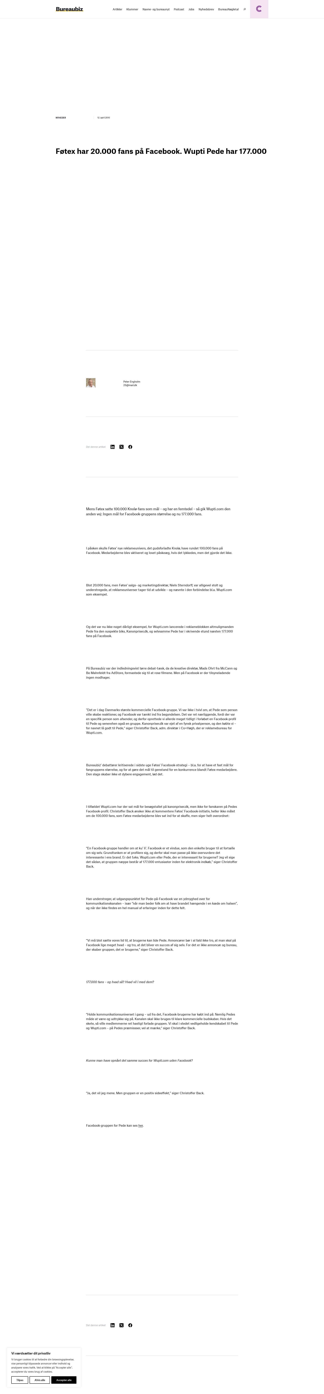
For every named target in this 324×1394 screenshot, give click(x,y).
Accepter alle (64, 1380)
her (140, 1125)
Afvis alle (40, 1380)
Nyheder (61, 117)
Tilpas (19, 1380)
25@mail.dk (130, 385)
